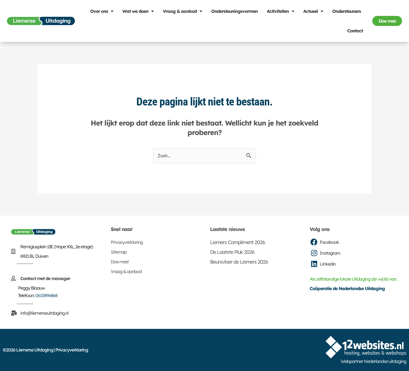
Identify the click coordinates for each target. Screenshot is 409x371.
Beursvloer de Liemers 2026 (239, 262)
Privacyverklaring (127, 242)
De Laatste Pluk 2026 (232, 252)
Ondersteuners (346, 11)
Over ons (99, 11)
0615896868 (46, 295)
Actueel (310, 11)
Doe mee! (120, 261)
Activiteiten (278, 11)
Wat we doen (135, 11)
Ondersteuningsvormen (234, 11)
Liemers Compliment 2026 (237, 242)
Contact (355, 30)
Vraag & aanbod (180, 11)
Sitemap (119, 252)
